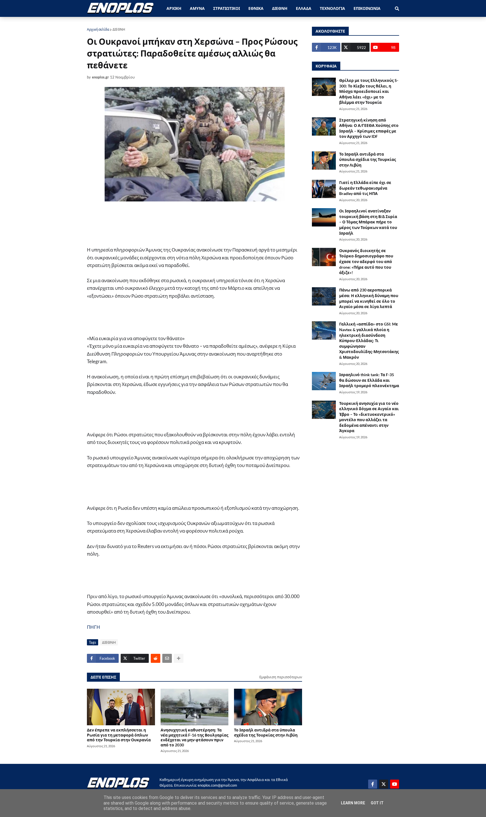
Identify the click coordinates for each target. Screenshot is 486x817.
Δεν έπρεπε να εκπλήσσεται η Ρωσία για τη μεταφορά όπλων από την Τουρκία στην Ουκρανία (119, 735)
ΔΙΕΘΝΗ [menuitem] (279, 8)
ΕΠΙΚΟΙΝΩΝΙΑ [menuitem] (367, 8)
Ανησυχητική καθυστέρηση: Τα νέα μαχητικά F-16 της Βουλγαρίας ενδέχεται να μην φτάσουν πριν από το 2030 (194, 737)
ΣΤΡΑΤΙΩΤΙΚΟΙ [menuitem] (226, 8)
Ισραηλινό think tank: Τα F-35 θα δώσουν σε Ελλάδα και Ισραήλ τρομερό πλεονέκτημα (369, 380)
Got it (377, 803)
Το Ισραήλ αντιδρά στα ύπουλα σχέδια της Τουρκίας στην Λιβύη (266, 732)
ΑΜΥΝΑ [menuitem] (197, 8)
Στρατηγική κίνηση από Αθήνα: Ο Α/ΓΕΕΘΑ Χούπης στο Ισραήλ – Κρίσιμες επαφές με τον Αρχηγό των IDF (369, 128)
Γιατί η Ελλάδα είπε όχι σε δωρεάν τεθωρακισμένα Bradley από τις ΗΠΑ (365, 188)
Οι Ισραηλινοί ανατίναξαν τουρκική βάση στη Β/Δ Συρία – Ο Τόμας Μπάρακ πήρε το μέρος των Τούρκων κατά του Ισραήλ (368, 221)
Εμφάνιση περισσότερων (280, 677)
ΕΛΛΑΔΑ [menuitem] (303, 8)
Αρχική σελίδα (98, 29)
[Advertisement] (188, 223)
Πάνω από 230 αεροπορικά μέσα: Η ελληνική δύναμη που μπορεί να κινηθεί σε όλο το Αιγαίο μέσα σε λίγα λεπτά (368, 298)
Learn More (353, 803)
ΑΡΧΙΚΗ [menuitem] (173, 8)
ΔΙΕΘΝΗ (118, 29)
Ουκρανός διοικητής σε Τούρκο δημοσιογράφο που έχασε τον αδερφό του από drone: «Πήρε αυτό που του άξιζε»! (366, 261)
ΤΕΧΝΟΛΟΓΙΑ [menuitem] (332, 8)
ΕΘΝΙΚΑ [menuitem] (256, 8)
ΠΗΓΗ (93, 627)
